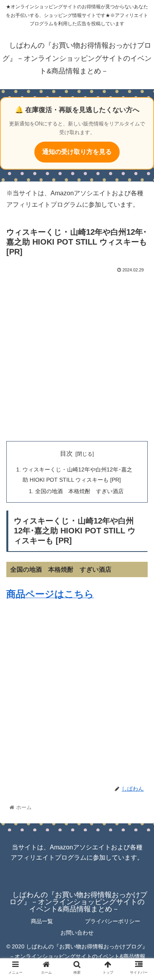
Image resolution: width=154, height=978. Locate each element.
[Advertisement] (77, 355)
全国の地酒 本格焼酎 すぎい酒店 (79, 491)
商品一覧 (42, 921)
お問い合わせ (77, 932)
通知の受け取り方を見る (77, 151)
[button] (138, 758)
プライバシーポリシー (112, 921)
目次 (66, 453)
